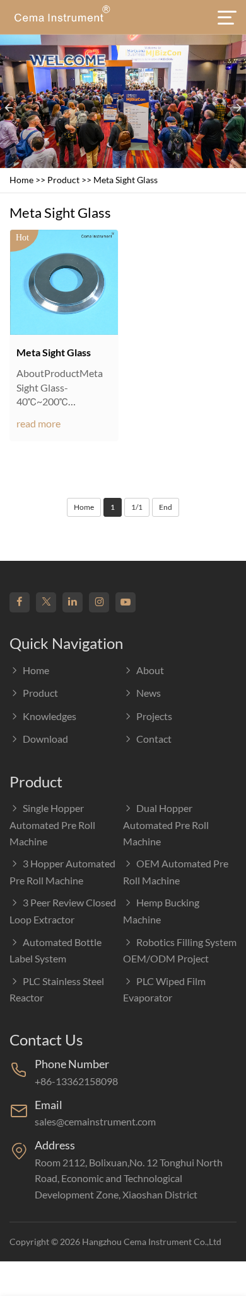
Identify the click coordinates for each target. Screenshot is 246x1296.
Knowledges (49, 716)
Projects (154, 716)
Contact (154, 739)
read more (38, 423)
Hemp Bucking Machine (161, 910)
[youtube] (125, 602)
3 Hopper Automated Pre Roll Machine (62, 871)
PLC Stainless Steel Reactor (56, 989)
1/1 (137, 507)
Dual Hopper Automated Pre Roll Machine (166, 824)
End (165, 507)
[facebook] (19, 602)
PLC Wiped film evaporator (164, 989)
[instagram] (99, 602)
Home (21, 179)
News (148, 693)
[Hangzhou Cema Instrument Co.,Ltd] (61, 17)
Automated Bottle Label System (55, 950)
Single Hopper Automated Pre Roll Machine (52, 824)
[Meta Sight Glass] (64, 282)
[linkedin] (72, 602)
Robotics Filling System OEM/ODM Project (180, 950)
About (150, 670)
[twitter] (46, 602)
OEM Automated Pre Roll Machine (175, 871)
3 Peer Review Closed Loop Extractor (62, 910)
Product (63, 179)
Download (45, 739)
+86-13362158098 (76, 1081)
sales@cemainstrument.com (95, 1121)
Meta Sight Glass (125, 179)
